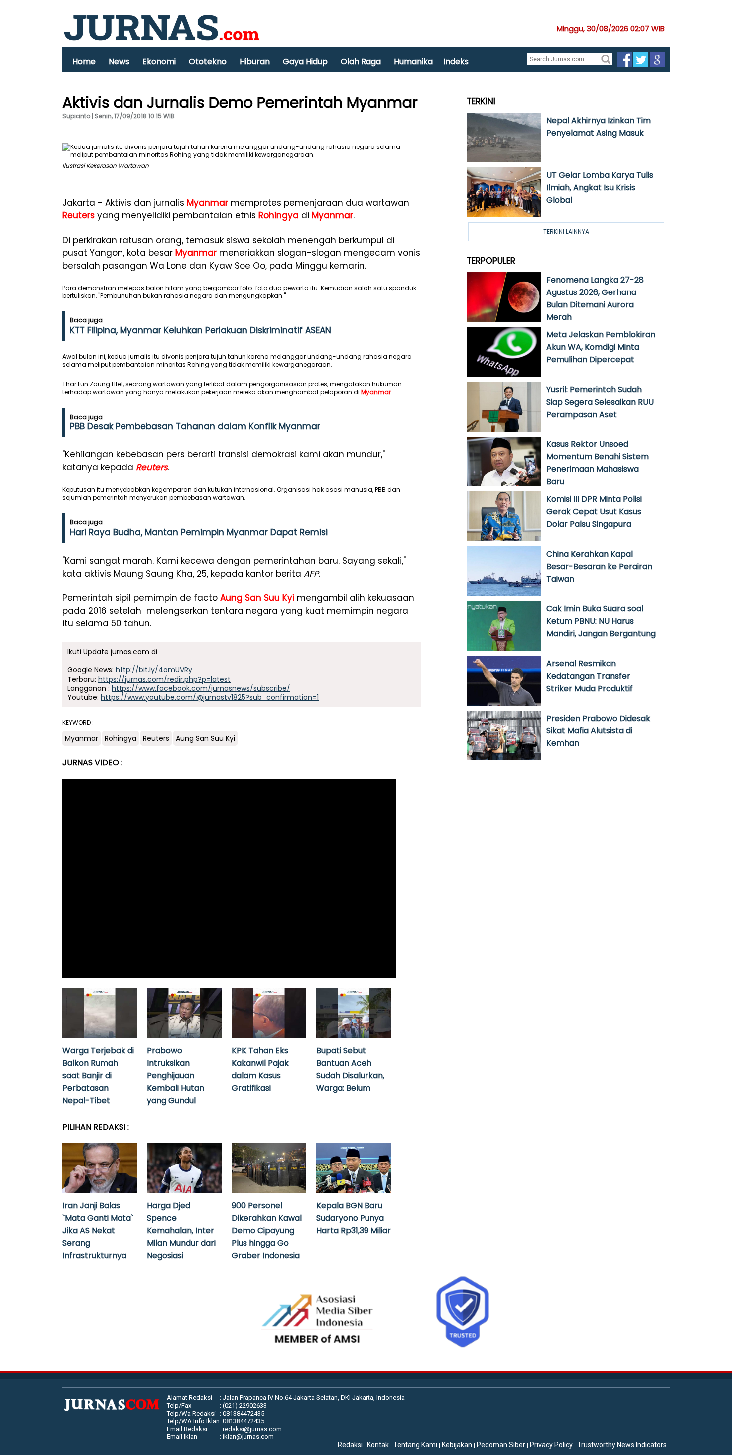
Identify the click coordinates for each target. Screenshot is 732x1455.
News (119, 61)
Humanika (413, 61)
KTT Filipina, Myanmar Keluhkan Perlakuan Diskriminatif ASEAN (200, 330)
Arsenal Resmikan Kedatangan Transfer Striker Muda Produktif (589, 676)
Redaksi (350, 1445)
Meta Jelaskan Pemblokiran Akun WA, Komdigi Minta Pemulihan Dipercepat (600, 347)
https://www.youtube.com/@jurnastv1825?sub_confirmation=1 (210, 697)
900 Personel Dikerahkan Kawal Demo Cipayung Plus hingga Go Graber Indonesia (267, 1230)
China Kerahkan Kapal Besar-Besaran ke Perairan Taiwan (599, 566)
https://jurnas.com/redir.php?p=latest (164, 679)
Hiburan (255, 61)
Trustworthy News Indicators (622, 1445)
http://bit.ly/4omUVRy (154, 670)
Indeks (456, 61)
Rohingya (278, 215)
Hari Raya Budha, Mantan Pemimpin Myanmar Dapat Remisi (199, 532)
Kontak (378, 1445)
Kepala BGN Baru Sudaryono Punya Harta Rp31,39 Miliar (353, 1218)
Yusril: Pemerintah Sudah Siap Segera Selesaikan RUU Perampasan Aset (600, 402)
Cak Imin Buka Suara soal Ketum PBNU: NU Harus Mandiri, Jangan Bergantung (601, 621)
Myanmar (207, 203)
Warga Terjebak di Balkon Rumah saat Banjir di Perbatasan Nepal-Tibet (98, 1075)
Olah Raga (361, 61)
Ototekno (208, 61)
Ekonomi (159, 61)
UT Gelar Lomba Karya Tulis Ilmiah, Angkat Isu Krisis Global (599, 187)
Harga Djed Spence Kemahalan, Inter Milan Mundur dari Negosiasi (181, 1230)
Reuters (78, 215)
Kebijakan (457, 1445)
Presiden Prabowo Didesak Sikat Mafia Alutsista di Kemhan (598, 731)
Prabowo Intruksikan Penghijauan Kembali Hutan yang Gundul (175, 1075)
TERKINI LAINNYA (566, 231)
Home (84, 61)
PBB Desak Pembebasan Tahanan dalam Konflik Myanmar (195, 426)
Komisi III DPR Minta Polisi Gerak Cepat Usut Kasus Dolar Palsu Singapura (594, 511)
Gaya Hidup (305, 61)
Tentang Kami (415, 1445)
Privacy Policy (551, 1445)
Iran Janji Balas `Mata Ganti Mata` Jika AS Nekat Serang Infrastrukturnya (97, 1230)
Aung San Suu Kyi (257, 598)
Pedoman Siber (501, 1445)
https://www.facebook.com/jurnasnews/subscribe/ (201, 688)
